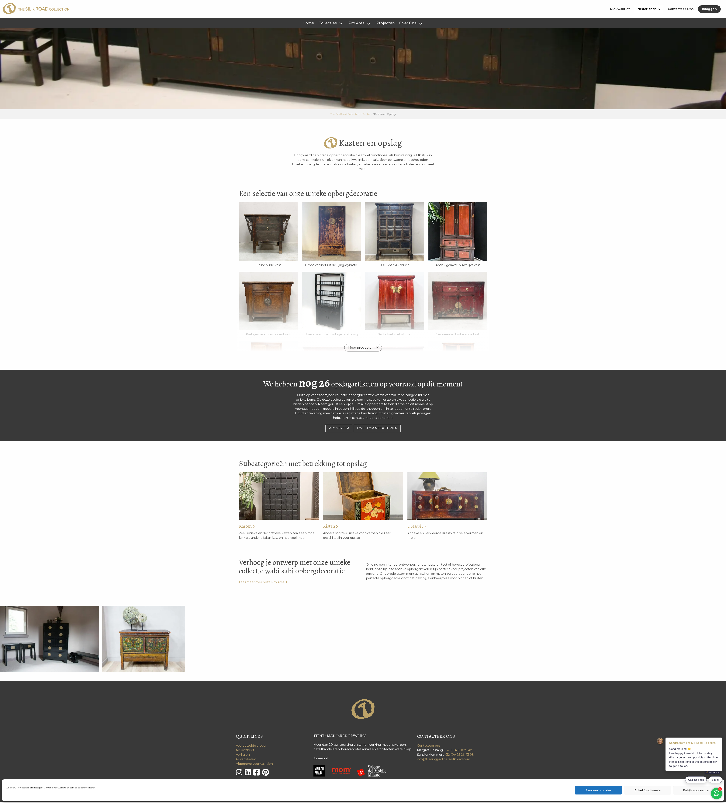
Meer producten (361, 347)
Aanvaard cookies (598, 790)
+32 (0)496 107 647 (458, 750)
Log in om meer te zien (377, 428)
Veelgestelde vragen (251, 745)
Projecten (385, 23)
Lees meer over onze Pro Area (262, 582)
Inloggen (709, 9)
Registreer (339, 428)
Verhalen (243, 754)
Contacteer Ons (680, 9)
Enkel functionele (647, 790)
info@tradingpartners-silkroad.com (443, 759)
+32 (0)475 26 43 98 (459, 754)
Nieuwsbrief (620, 9)
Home (308, 23)
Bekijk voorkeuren (696, 790)
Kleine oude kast (268, 265)
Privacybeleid (246, 759)
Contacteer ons (428, 745)
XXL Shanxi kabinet (394, 265)
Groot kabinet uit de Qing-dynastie (331, 265)
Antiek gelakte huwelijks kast (458, 265)
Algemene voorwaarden (254, 764)
